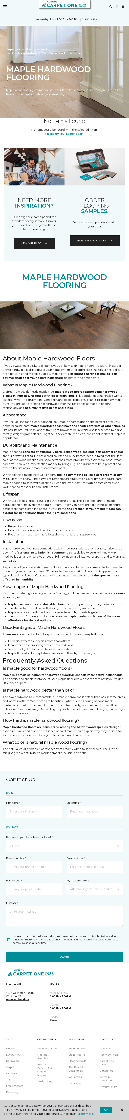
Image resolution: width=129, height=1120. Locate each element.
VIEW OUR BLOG (31, 243)
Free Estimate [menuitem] (14, 1085)
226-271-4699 (89, 19)
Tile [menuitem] (8, 1079)
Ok (106, 1109)
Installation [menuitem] (75, 1083)
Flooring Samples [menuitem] (42, 1056)
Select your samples (91, 240)
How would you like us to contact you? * (29, 837)
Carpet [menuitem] (10, 1067)
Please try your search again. (64, 133)
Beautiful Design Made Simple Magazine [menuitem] (45, 1070)
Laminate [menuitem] (11, 1073)
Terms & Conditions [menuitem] (106, 1078)
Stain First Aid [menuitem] (77, 1054)
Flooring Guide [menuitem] (77, 1061)
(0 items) (123, 6)
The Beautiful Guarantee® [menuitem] (77, 1069)
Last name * (73, 803)
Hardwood (47, 49)
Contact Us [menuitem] (106, 1070)
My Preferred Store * (79, 880)
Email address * (75, 858)
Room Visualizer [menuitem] (47, 1048)
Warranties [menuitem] (75, 1077)
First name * (13, 803)
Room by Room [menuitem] (109, 1054)
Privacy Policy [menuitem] (108, 1086)
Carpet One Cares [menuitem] (107, 1062)
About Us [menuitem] (105, 1048)
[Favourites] (117, 6)
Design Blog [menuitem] (44, 1081)
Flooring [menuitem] (11, 1048)
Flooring (31, 49)
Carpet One (13, 49)
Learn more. (85, 1113)
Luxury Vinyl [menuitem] (13, 1054)
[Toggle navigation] (5, 7)
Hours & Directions (17, 999)
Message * (12, 903)
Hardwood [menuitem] (12, 1061)
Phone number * (16, 858)
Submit (64, 956)
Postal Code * (14, 880)
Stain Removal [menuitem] (77, 1048)
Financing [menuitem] (12, 1092)
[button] (110, 6)
